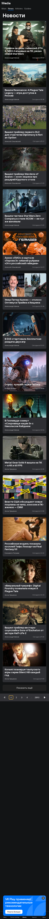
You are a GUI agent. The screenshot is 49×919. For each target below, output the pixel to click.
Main (4, 8)
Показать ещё (24, 687)
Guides (27, 8)
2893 (37, 697)
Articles (19, 8)
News (11, 8)
